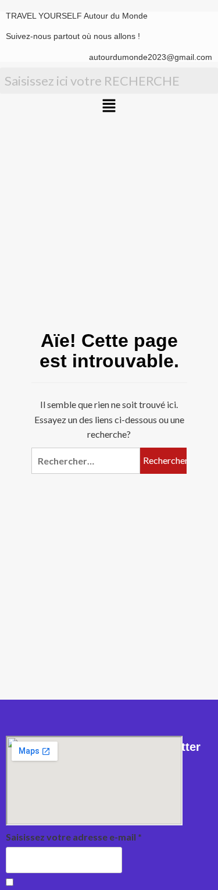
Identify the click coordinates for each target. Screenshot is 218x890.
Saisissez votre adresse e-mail (74, 836)
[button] (108, 106)
